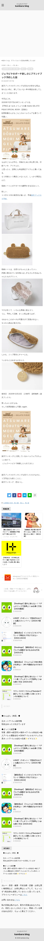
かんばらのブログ (22, 931)
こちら (24, 895)
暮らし (22, 503)
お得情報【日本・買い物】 (11, 503)
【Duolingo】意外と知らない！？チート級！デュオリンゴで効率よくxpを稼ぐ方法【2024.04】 (27, 679)
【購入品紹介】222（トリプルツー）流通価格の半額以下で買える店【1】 (11, 532)
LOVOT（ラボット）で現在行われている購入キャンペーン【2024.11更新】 (27, 620)
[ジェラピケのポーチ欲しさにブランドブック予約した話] (25, 495)
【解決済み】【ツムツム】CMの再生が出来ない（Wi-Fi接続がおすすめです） (27, 664)
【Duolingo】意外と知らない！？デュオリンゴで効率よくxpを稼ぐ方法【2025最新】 (27, 606)
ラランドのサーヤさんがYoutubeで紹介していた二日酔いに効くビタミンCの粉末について (27, 693)
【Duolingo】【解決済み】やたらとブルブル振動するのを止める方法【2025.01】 (27, 650)
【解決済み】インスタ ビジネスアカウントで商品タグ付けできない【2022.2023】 (27, 635)
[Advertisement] (22, 33)
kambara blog (22, 6)
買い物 (27, 503)
